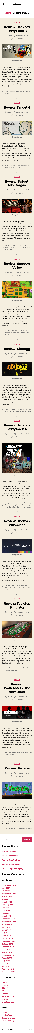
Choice (7, 245)
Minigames (19, 91)
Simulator (14, 670)
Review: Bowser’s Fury (11, 864)
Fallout (7, 165)
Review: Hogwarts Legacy (12, 869)
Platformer (15, 585)
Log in (4, 1012)
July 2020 (6, 927)
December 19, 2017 (22, 190)
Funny (15, 245)
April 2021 (6, 913)
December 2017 (8, 972)
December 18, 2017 (22, 272)
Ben (10, 36)
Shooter (19, 752)
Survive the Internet (23, 507)
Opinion (5, 993)
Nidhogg (28, 409)
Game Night (18, 668)
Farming (7, 330)
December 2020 (8, 919)
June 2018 (6, 963)
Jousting (13, 409)
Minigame (27, 503)
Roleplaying (17, 247)
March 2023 (7, 896)
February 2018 (8, 969)
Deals (4, 982)
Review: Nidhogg (17, 349)
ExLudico (17, 4)
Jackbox (12, 91)
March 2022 (7, 902)
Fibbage (7, 503)
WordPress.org (8, 1021)
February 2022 (8, 905)
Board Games (9, 668)
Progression (8, 167)
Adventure (8, 828)
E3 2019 (5, 988)
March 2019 (7, 952)
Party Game (13, 411)
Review (17, 22)
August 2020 (7, 924)
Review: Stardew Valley (17, 266)
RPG (14, 167)
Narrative (8, 585)
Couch (7, 91)
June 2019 (6, 949)
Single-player (25, 587)
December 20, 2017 (22, 36)
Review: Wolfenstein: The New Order (17, 688)
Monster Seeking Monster (13, 505)
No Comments (18, 39)
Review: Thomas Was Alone (17, 523)
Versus (29, 411)
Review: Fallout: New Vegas (17, 183)
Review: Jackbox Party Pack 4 (17, 427)
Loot (14, 165)
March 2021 (7, 916)
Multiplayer (20, 409)
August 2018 (7, 958)
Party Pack (12, 507)
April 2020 (6, 936)
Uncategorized (8, 1002)
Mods (18, 165)
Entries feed (7, 1015)
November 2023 (8, 891)
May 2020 (6, 933)
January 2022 (7, 908)
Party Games (21, 411)
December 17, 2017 (23, 354)
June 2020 (6, 930)
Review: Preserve (9, 851)
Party (25, 91)
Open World (25, 165)
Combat (7, 409)
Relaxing (16, 333)
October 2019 (7, 944)
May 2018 (6, 966)
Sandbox (19, 167)
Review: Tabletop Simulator (17, 605)
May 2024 (6, 888)
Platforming (23, 585)
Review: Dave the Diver (11, 860)
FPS (11, 165)
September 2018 (9, 955)
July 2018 (6, 961)
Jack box (14, 503)
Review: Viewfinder (10, 856)
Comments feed (8, 1018)
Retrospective (8, 996)
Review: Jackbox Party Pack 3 (17, 29)
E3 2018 (5, 985)
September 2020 (9, 922)
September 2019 (9, 947)
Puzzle (7, 587)
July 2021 (6, 910)
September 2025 (9, 885)
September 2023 (9, 894)
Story (11, 249)
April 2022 (6, 899)
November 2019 (8, 941)
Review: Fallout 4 (17, 107)
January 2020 (8, 938)
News (4, 991)
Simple (18, 587)
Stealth (7, 754)
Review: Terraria (17, 768)
